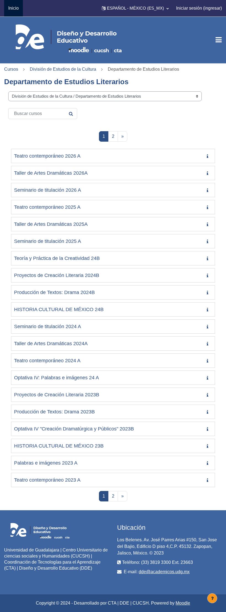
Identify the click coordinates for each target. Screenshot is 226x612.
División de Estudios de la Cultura (63, 69)
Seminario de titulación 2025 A (47, 241)
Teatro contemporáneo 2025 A (47, 207)
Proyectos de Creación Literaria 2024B (56, 275)
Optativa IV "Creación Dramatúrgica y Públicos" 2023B (74, 429)
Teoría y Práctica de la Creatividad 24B (57, 258)
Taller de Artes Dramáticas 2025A (51, 224)
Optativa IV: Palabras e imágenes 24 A (56, 377)
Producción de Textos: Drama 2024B (54, 292)
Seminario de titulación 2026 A (47, 190)
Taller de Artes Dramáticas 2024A (51, 343)
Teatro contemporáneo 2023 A (47, 480)
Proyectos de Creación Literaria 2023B (56, 394)
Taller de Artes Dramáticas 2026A (51, 173)
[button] (135, 8)
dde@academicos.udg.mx (164, 571)
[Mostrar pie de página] (212, 598)
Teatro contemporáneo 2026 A (47, 156)
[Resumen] (208, 156)
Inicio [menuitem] (13, 8)
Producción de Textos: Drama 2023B (54, 412)
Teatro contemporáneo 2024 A (47, 360)
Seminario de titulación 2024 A (47, 326)
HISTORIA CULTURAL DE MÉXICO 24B (59, 309)
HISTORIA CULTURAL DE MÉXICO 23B (59, 446)
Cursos (11, 69)
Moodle (183, 603)
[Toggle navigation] (218, 40)
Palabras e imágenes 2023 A (45, 463)
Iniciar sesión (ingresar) (199, 8)
